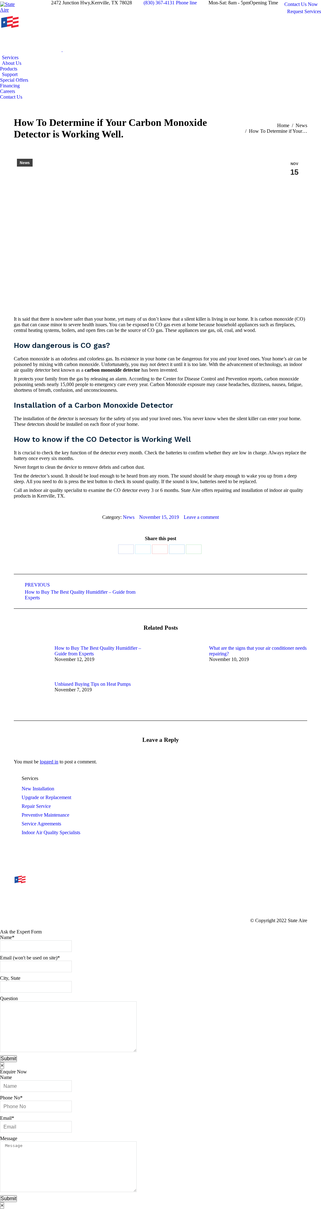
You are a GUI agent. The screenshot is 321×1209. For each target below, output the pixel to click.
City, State (10, 978)
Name (7, 937)
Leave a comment (201, 517)
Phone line (186, 2)
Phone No (11, 1097)
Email (7, 1118)
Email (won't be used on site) (30, 957)
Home (283, 125)
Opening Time (264, 2)
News (301, 125)
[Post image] (31, 659)
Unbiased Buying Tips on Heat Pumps (93, 684)
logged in (49, 761)
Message (8, 1138)
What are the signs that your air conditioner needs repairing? (258, 650)
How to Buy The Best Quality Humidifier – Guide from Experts (98, 650)
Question (9, 998)
